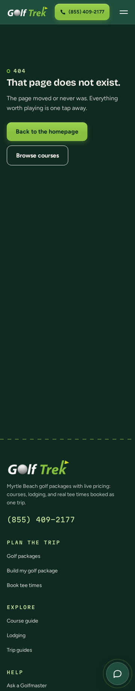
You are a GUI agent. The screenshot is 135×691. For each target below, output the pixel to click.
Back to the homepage (47, 131)
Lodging (16, 635)
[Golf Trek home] (28, 12)
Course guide (22, 621)
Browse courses (37, 155)
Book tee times (24, 585)
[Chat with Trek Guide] (117, 673)
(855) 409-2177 (41, 520)
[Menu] (124, 12)
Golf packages (23, 556)
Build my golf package (32, 571)
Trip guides (19, 650)
